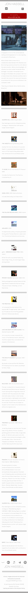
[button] (6, 8)
